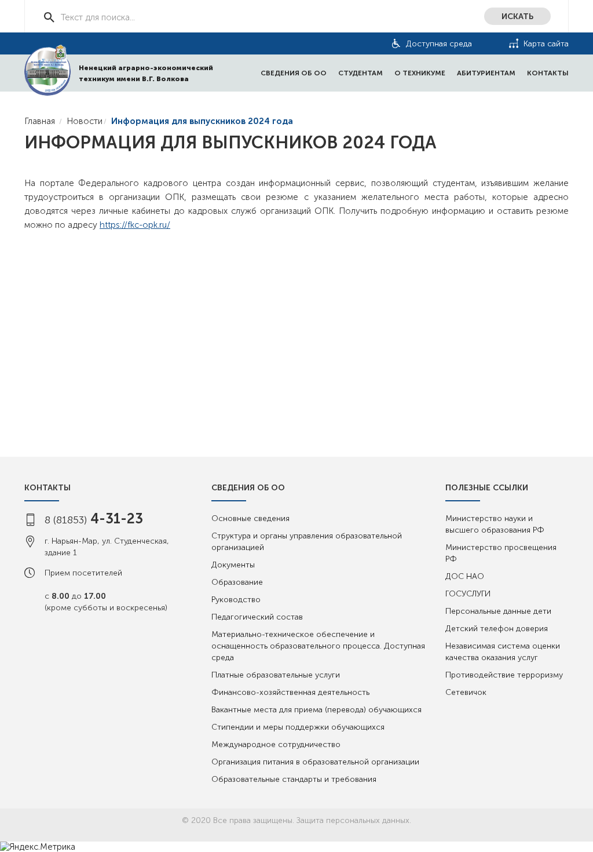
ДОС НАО (464, 576)
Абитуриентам (486, 73)
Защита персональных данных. (353, 820)
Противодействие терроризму (504, 675)
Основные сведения (250, 518)
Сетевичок (465, 692)
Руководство (236, 600)
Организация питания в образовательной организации (315, 762)
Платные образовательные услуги (275, 675)
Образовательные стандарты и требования (293, 779)
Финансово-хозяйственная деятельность (290, 692)
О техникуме (419, 73)
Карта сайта (546, 44)
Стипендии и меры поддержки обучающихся (298, 727)
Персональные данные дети (498, 611)
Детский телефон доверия (496, 628)
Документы (233, 565)
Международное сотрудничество (276, 744)
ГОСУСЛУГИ (467, 594)
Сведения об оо (294, 73)
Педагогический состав (257, 617)
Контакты (548, 73)
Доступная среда (439, 44)
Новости (85, 121)
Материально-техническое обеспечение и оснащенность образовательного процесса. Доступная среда (318, 645)
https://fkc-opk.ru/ (135, 225)
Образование (237, 582)
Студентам (360, 73)
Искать (517, 16)
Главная (39, 121)
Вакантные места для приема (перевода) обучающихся (316, 710)
